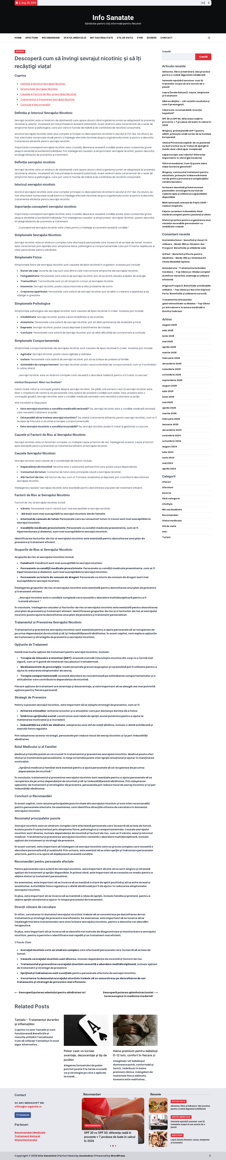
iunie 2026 (168, 336)
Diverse (152, 37)
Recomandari (51, 37)
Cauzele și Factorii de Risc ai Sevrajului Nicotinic (48, 94)
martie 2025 (169, 413)
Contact (166, 37)
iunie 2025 (168, 396)
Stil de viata (125, 37)
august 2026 (169, 324)
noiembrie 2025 (171, 369)
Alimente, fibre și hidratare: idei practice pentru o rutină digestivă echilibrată (186, 73)
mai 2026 (167, 341)
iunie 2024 (168, 457)
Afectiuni (31, 37)
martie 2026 (169, 352)
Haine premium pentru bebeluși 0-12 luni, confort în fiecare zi (135, 1053)
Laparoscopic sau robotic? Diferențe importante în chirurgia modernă (183, 156)
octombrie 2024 (171, 441)
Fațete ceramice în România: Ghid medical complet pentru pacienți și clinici (186, 213)
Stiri (140, 37)
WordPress (118, 1156)
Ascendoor (86, 1156)
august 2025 (169, 385)
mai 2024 (167, 463)
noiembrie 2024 (171, 435)
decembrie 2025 (171, 363)
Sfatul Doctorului (26, 1140)
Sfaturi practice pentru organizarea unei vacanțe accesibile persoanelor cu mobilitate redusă (186, 223)
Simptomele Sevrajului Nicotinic (39, 89)
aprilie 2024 (169, 468)
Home (18, 37)
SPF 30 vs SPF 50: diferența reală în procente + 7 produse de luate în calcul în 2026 (186, 122)
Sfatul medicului (75, 37)
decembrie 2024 (172, 430)
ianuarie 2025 (170, 424)
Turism (166, 537)
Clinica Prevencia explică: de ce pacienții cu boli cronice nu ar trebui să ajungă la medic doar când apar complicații (186, 146)
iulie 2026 (167, 330)
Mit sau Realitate (101, 37)
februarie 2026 (171, 358)
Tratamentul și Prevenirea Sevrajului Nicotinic (47, 99)
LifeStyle (167, 504)
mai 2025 (167, 402)
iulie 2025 (167, 391)
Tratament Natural (27, 1136)
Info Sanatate (113, 18)
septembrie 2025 (172, 380)
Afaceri (166, 481)
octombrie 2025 (171, 374)
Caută (166, 51)
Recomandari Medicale (30, 1132)
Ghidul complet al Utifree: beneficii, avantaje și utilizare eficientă (186, 275)
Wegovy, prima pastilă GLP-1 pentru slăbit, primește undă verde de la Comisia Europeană (186, 134)
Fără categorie (171, 498)
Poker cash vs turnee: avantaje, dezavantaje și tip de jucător (85, 1055)
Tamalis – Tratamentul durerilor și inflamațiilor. (37, 1022)
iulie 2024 (167, 452)
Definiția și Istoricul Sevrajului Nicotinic (42, 84)
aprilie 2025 (169, 407)
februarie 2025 (171, 418)
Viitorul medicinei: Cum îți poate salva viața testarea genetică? (184, 165)
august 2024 (169, 446)
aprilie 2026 (169, 347)
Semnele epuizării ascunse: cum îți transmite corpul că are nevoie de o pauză (183, 84)
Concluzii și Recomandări (35, 104)
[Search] (209, 37)
